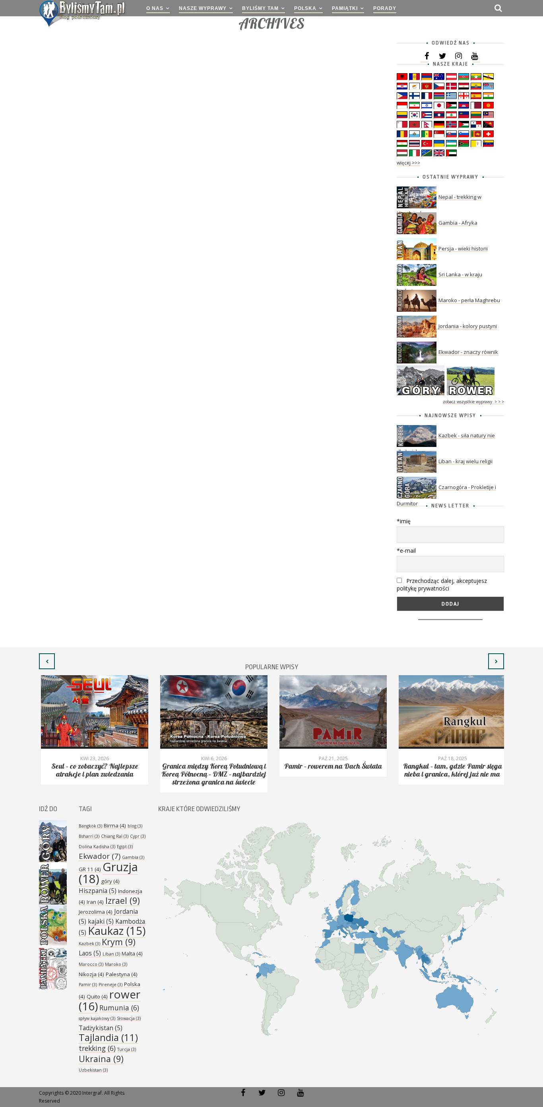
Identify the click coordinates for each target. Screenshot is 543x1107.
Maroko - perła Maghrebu (469, 300)
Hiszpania (97, 890)
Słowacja (129, 1018)
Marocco (91, 964)
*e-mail (406, 550)
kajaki (101, 921)
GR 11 (90, 869)
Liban (111, 954)
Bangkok (90, 826)
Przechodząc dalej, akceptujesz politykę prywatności (442, 584)
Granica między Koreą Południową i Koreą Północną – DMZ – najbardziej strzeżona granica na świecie (211, 774)
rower (109, 1000)
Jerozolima (95, 911)
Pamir (88, 984)
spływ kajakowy (97, 1018)
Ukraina (101, 1058)
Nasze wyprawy (203, 8)
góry (110, 881)
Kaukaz (116, 930)
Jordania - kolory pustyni (467, 326)
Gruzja (108, 873)
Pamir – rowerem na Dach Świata (331, 766)
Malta (132, 953)
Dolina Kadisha (97, 846)
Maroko (116, 964)
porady (384, 8)
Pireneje (110, 984)
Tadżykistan (100, 1027)
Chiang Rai (114, 836)
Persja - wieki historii (463, 248)
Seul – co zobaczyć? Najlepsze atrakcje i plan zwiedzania (92, 770)
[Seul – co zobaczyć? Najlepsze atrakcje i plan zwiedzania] (92, 712)
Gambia (133, 857)
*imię (404, 521)
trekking (97, 1048)
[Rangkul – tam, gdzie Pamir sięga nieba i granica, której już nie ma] (450, 712)
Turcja (126, 1049)
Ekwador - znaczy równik (468, 351)
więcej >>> (408, 162)
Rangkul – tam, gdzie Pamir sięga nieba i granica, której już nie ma (450, 770)
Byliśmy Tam (260, 8)
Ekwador (99, 856)
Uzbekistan (93, 1070)
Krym (119, 942)
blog (135, 826)
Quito (97, 996)
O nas (154, 8)
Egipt (125, 846)
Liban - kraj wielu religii (465, 461)
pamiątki (345, 8)
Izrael (122, 900)
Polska (305, 8)
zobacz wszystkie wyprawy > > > (473, 401)
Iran (95, 901)
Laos (90, 953)
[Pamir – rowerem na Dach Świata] (331, 712)
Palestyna (122, 974)
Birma (115, 825)
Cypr (137, 836)
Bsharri (89, 836)
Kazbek (89, 943)
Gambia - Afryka (457, 222)
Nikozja (91, 974)
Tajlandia (108, 1037)
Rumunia (119, 1007)
